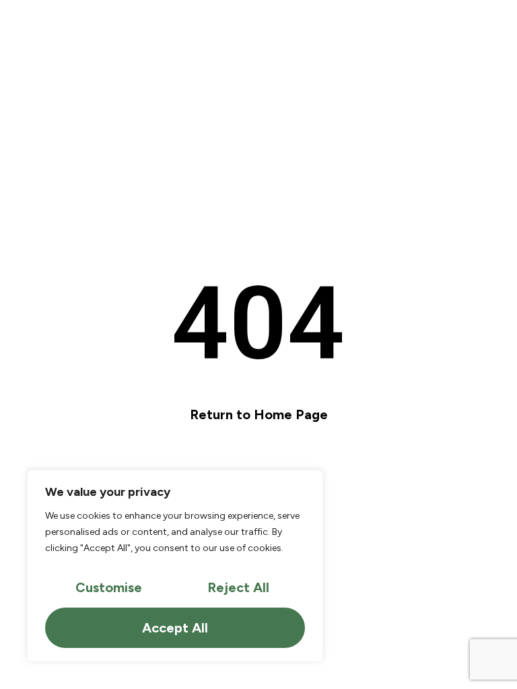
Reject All (238, 587)
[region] (175, 566)
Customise (108, 587)
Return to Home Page (259, 414)
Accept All (175, 628)
